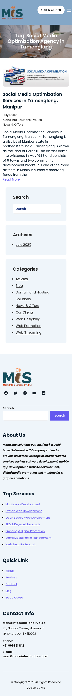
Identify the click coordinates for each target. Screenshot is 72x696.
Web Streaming (28, 332)
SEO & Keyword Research (23, 524)
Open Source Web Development (28, 518)
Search (8, 408)
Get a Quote (14, 597)
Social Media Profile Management (29, 538)
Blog (19, 285)
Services (11, 577)
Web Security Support (21, 544)
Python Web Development (24, 511)
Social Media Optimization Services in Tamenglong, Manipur (32, 100)
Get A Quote (51, 10)
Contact (11, 584)
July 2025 (23, 244)
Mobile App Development (23, 504)
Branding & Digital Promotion (25, 531)
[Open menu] (69, 10)
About (10, 571)
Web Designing (28, 319)
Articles (22, 279)
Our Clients (25, 312)
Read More (11, 179)
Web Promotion (28, 325)
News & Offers (13, 124)
